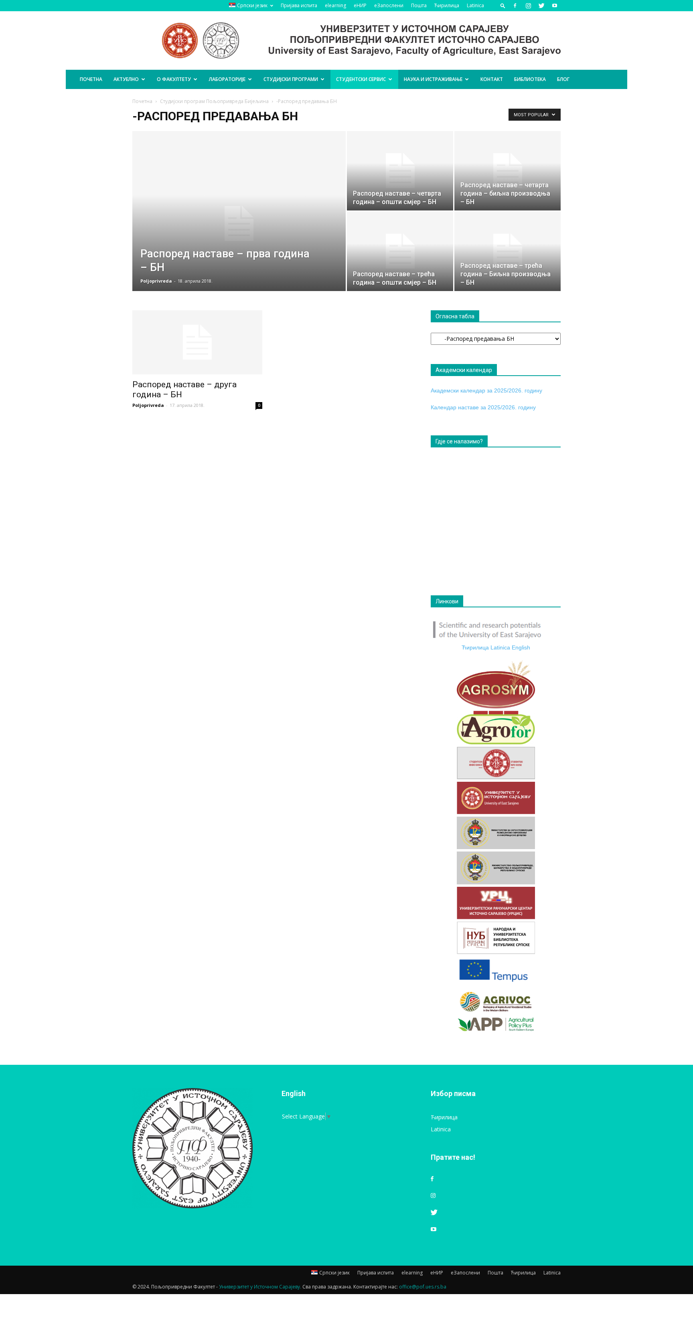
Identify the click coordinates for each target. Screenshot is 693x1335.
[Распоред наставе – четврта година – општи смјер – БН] (400, 170)
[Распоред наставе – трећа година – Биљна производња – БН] (507, 251)
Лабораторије (227, 79)
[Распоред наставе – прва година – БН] (239, 223)
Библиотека (530, 79)
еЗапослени (388, 5)
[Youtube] (555, 5)
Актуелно (126, 79)
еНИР (360, 5)
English (521, 647)
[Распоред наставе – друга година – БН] (197, 342)
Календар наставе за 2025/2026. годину (483, 407)
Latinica (475, 5)
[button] (503, 5)
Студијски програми (290, 79)
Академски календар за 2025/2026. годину (486, 390)
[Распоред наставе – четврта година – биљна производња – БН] (507, 170)
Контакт (491, 79)
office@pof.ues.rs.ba (422, 1286)
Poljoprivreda (156, 281)
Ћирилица (446, 5)
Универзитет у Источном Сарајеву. (260, 1286)
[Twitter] (541, 5)
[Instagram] (528, 5)
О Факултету (174, 79)
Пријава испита (299, 5)
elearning (335, 5)
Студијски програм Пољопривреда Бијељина (214, 101)
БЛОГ (563, 79)
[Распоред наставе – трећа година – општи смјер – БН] (400, 251)
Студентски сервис (361, 79)
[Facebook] (515, 5)
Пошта (419, 5)
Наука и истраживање (433, 79)
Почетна (91, 79)
